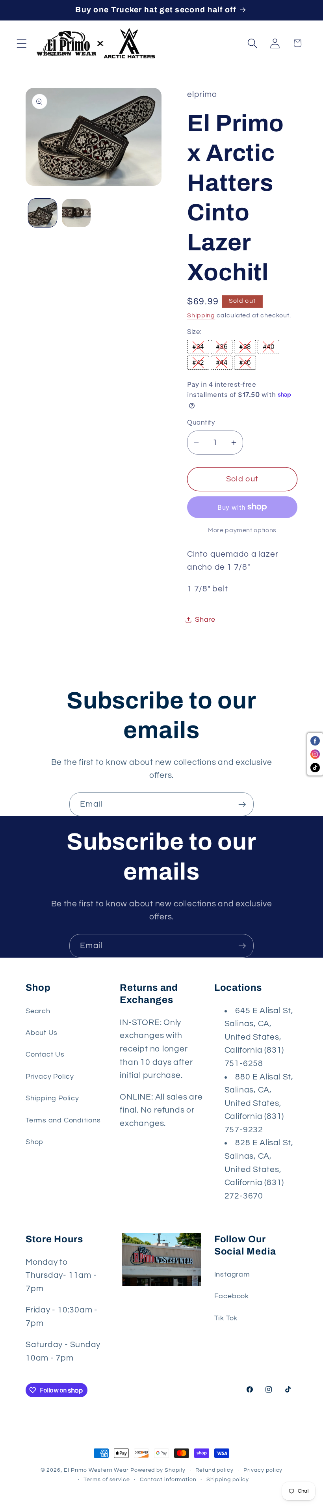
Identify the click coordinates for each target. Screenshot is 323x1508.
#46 (245, 362)
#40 (269, 346)
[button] (21, 43)
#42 (198, 362)
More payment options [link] (242, 530)
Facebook (231, 1296)
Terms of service (107, 1479)
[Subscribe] (242, 804)
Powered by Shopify (158, 1470)
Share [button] (205, 619)
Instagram (232, 1274)
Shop (34, 1142)
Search (38, 1011)
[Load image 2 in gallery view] (76, 213)
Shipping (201, 315)
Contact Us (45, 1054)
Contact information (168, 1479)
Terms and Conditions (63, 1120)
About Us (42, 1032)
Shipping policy (227, 1479)
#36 (222, 346)
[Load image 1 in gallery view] (42, 213)
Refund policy (214, 1470)
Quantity (201, 422)
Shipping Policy (52, 1098)
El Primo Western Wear (96, 1470)
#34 (198, 346)
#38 (245, 346)
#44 (222, 362)
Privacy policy (263, 1470)
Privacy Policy (50, 1076)
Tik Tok (226, 1318)
